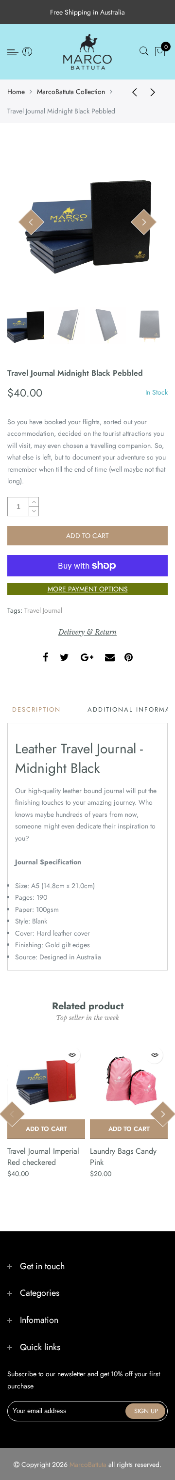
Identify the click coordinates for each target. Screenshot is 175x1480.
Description (36, 709)
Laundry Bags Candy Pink (123, 1157)
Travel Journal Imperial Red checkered (43, 1157)
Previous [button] (31, 222)
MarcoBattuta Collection (71, 91)
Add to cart (46, 1128)
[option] (87, 222)
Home (16, 91)
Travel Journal (43, 610)
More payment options (88, 589)
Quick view (71, 1055)
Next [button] (144, 222)
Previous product (131, 91)
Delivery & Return (87, 632)
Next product (155, 91)
